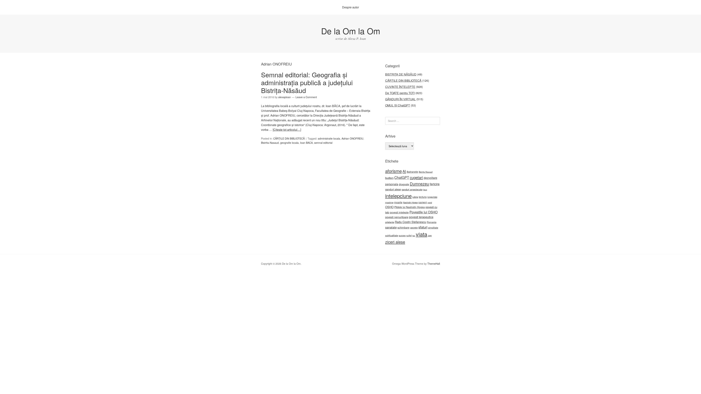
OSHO (389, 207)
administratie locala (329, 138)
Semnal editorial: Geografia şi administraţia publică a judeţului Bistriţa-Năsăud (307, 82)
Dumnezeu (419, 183)
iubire (415, 197)
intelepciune (398, 195)
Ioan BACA (306, 142)
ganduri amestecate (412, 189)
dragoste (404, 184)
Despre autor (350, 7)
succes (402, 235)
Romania (431, 222)
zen (430, 235)
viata (421, 234)
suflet (409, 235)
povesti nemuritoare (396, 217)
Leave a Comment (306, 97)
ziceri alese (395, 242)
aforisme (393, 171)
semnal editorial (323, 142)
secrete (414, 227)
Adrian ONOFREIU (352, 138)
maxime (389, 202)
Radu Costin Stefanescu (410, 222)
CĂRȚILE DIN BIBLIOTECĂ (289, 138)
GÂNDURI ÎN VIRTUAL (400, 99)
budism (389, 178)
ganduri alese (393, 189)
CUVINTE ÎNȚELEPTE (400, 87)
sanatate (391, 227)
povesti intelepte (399, 212)
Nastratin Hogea (410, 202)
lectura (423, 197)
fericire (435, 184)
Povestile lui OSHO (423, 212)
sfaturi (422, 227)
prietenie (389, 222)
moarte (398, 202)
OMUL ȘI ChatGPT (397, 105)
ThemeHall (433, 263)
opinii (430, 202)
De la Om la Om (350, 31)
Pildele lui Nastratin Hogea (409, 207)
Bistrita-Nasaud (270, 142)
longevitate (432, 197)
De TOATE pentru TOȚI (400, 93)
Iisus (425, 189)
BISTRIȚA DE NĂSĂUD (400, 74)
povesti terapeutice (421, 217)
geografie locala (289, 142)
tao (413, 235)
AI (404, 171)
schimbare (403, 227)
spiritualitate (391, 235)
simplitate (433, 227)
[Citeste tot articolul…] (287, 130)
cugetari (416, 177)
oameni (422, 202)
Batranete (412, 171)
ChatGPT (401, 177)
